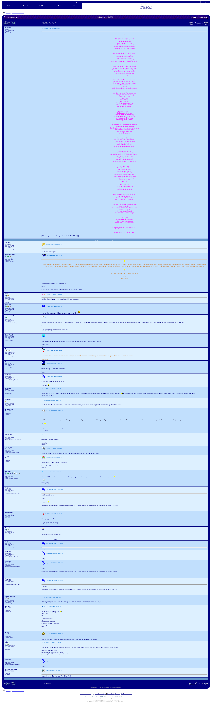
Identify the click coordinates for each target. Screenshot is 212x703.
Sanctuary (74, 2)
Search (58, 2)
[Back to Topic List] (198, 24)
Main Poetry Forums (113, 694)
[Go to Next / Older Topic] (206, 24)
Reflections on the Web (18, 13)
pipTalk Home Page (99, 694)
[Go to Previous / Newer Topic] (191, 24)
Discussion (26, 5)
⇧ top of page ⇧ (47, 683)
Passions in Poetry (86, 694)
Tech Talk (42, 5)
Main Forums (10, 5)
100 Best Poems (126, 694)
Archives (74, 5)
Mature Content (58, 5)
